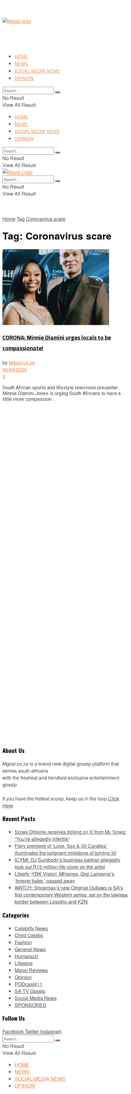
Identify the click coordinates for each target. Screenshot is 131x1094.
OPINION (24, 78)
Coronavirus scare (46, 218)
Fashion (23, 942)
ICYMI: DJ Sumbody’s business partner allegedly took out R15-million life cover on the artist (67, 863)
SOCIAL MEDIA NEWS (37, 71)
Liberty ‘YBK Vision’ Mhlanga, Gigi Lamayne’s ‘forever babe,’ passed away (64, 877)
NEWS (21, 63)
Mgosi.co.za (22, 362)
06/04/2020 (14, 369)
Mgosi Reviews (31, 970)
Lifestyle (24, 963)
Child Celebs (29, 935)
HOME (21, 56)
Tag (21, 218)
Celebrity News (31, 928)
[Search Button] (57, 92)
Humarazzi (26, 956)
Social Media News (36, 998)
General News (30, 949)
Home (9, 218)
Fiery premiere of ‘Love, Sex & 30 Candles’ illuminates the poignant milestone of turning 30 (65, 849)
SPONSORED (30, 1005)
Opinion (23, 977)
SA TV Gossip (30, 991)
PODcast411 (28, 984)
